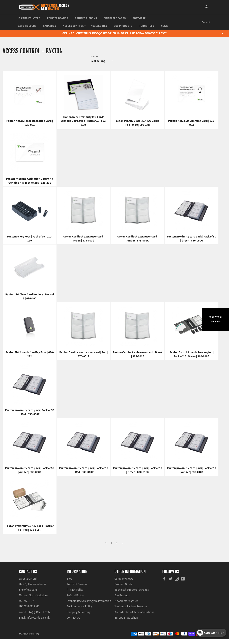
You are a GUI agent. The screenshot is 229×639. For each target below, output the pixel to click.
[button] (215, 319)
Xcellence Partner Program (130, 606)
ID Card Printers (29, 18)
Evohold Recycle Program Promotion (89, 601)
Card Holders (27, 26)
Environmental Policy (79, 606)
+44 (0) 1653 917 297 (38, 612)
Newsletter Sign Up (126, 601)
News (164, 26)
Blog (69, 578)
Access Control (73, 26)
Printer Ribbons (86, 18)
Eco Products (123, 26)
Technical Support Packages (131, 590)
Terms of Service (77, 584)
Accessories (99, 26)
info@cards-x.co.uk (38, 617)
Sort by (94, 56)
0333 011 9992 (31, 606)
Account (206, 22)
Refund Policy (75, 595)
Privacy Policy (75, 590)
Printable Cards (115, 18)
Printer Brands (58, 18)
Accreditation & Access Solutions (134, 612)
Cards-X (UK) (33, 633)
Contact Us (73, 617)
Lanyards (49, 26)
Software (139, 18)
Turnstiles (147, 26)
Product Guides (123, 584)
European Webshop (126, 617)
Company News (123, 578)
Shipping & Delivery (79, 612)
